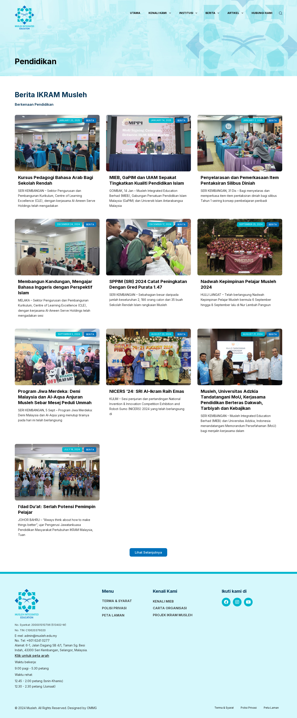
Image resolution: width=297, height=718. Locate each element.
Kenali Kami (157, 13)
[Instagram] (237, 602)
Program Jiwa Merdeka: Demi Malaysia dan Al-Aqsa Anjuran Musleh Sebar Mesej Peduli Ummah (55, 397)
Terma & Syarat (117, 601)
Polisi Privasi (114, 608)
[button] (148, 552)
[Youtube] (248, 602)
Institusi (186, 13)
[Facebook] (226, 602)
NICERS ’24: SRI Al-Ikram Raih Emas (146, 391)
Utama (135, 13)
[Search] (280, 13)
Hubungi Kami (262, 13)
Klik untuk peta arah (32, 655)
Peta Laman (113, 615)
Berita (210, 13)
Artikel (233, 13)
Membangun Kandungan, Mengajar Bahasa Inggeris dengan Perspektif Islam (55, 287)
